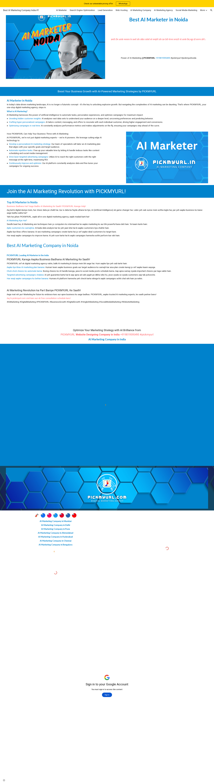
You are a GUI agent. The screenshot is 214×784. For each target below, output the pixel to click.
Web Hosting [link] (122, 10)
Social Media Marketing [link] (186, 10)
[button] (211, 10)
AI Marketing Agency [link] (163, 10)
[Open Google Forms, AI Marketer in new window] (204, 592)
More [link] (202, 10)
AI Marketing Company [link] (140, 10)
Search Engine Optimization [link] (82, 10)
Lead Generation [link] (105, 10)
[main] (158, 19)
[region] (107, 3)
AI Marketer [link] (61, 10)
